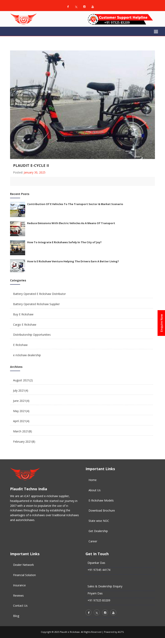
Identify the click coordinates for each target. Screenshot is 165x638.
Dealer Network (23, 565)
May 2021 (21, 411)
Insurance (19, 585)
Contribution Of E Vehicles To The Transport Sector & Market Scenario (75, 204)
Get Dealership (98, 531)
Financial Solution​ (24, 575)
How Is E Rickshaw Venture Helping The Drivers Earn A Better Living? (73, 261)
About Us (95, 490)
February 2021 (24, 441)
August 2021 (23, 380)
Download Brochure (102, 510)
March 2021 (22, 431)
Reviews (18, 595)
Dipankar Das (96, 563)
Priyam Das (95, 593)
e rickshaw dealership (27, 355)
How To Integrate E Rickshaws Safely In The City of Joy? (64, 242)
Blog (16, 616)
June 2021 (21, 401)
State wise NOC (99, 521)
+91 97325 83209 (117, 22)
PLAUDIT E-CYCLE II (31, 165)
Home (93, 480)
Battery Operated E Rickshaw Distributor (39, 294)
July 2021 (20, 390)
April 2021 (21, 421)
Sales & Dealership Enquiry (105, 586)
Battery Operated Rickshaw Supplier (36, 304)
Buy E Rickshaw (23, 314)
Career (93, 541)
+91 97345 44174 (99, 570)
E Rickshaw (20, 345)
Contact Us (20, 605)
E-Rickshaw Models (101, 500)
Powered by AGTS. (114, 631)
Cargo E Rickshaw (24, 324)
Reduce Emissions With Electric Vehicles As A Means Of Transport (71, 223)
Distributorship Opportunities (32, 334)
